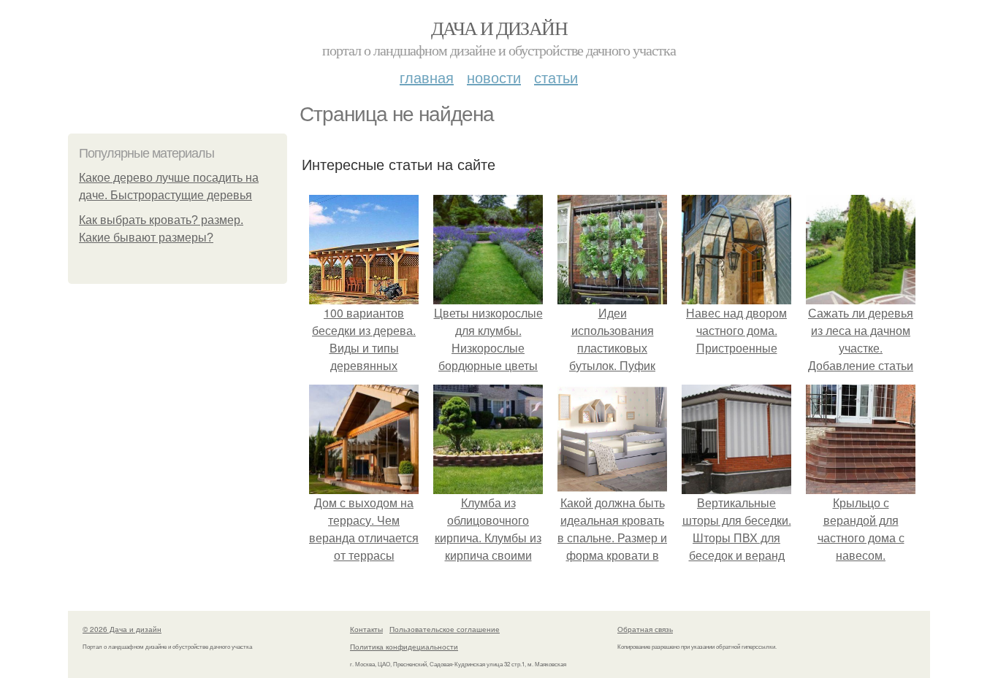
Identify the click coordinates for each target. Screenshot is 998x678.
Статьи (556, 77)
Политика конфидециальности (404, 647)
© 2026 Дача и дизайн (122, 629)
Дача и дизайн (499, 27)
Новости (494, 77)
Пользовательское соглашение (444, 629)
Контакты (366, 629)
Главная (427, 77)
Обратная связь (645, 629)
